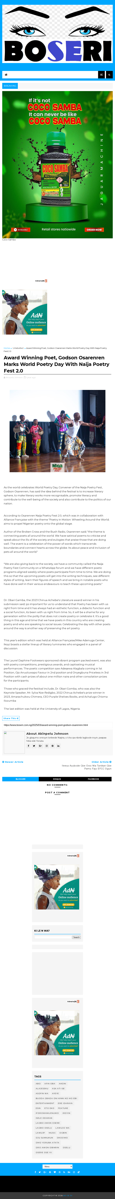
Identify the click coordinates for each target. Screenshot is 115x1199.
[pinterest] (50, 1172)
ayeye (55, 1093)
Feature (63, 1108)
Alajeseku (42, 1088)
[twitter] (39, 1172)
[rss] (64, 1172)
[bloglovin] (55, 1172)
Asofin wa (42, 1093)
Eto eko (49, 1108)
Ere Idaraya (65, 1103)
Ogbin (63, 1133)
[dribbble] (59, 1172)
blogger (20, 779)
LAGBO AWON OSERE (48, 1123)
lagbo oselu (44, 1128)
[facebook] (35, 1172)
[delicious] (78, 1172)
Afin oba (49, 1083)
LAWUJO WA (63, 1128)
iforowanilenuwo (47, 1113)
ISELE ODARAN (44, 1118)
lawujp (40, 1133)
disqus (57, 779)
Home (7, 348)
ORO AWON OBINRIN (47, 1147)
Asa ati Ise (58, 1088)
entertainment (45, 1103)
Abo (38, 1083)
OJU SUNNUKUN (44, 1138)
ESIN (38, 1108)
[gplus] (45, 1172)
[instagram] (74, 1172)
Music (52, 1133)
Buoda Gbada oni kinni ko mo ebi (56, 1098)
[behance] (69, 1172)
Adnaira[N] (39, 281)
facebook (93, 779)
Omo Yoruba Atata (47, 1142)
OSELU (66, 1147)
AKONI (62, 1083)
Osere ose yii (44, 1152)
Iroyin (66, 1113)
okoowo (62, 1138)
